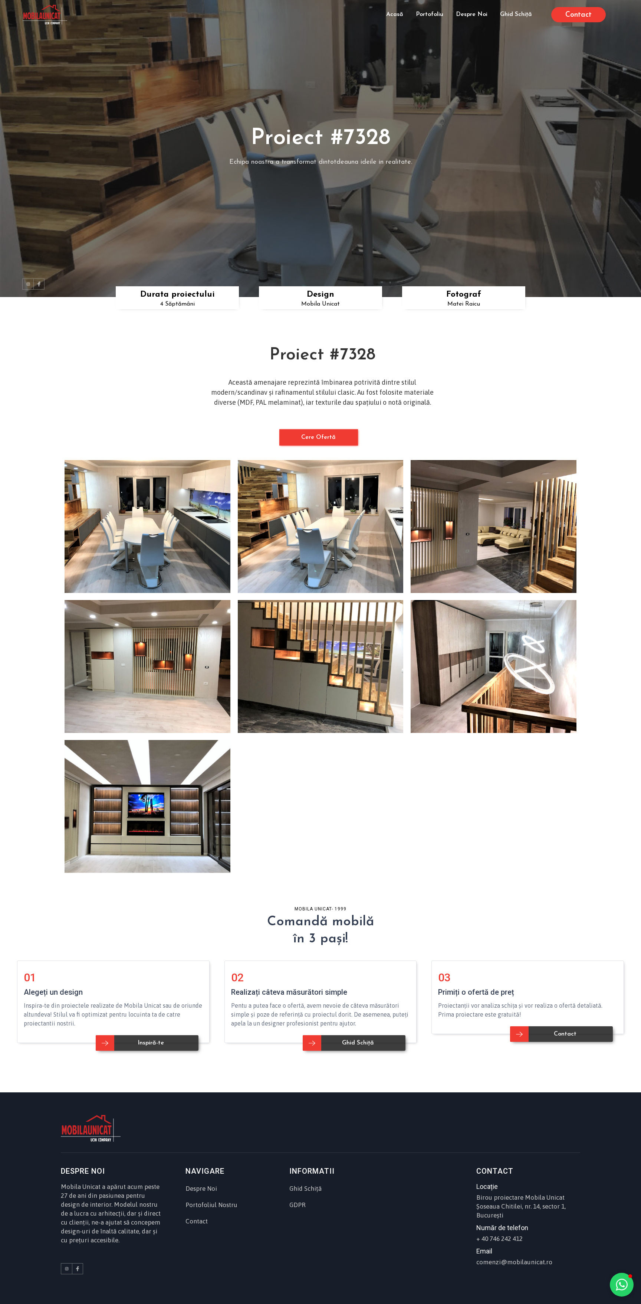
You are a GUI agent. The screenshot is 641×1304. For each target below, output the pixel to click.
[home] (45, 15)
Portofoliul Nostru (211, 1205)
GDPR (297, 1205)
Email (484, 1251)
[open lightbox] (147, 526)
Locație (487, 1186)
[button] (622, 1285)
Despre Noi (201, 1188)
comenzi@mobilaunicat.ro (514, 1262)
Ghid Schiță (305, 1188)
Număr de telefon (502, 1228)
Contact (196, 1221)
